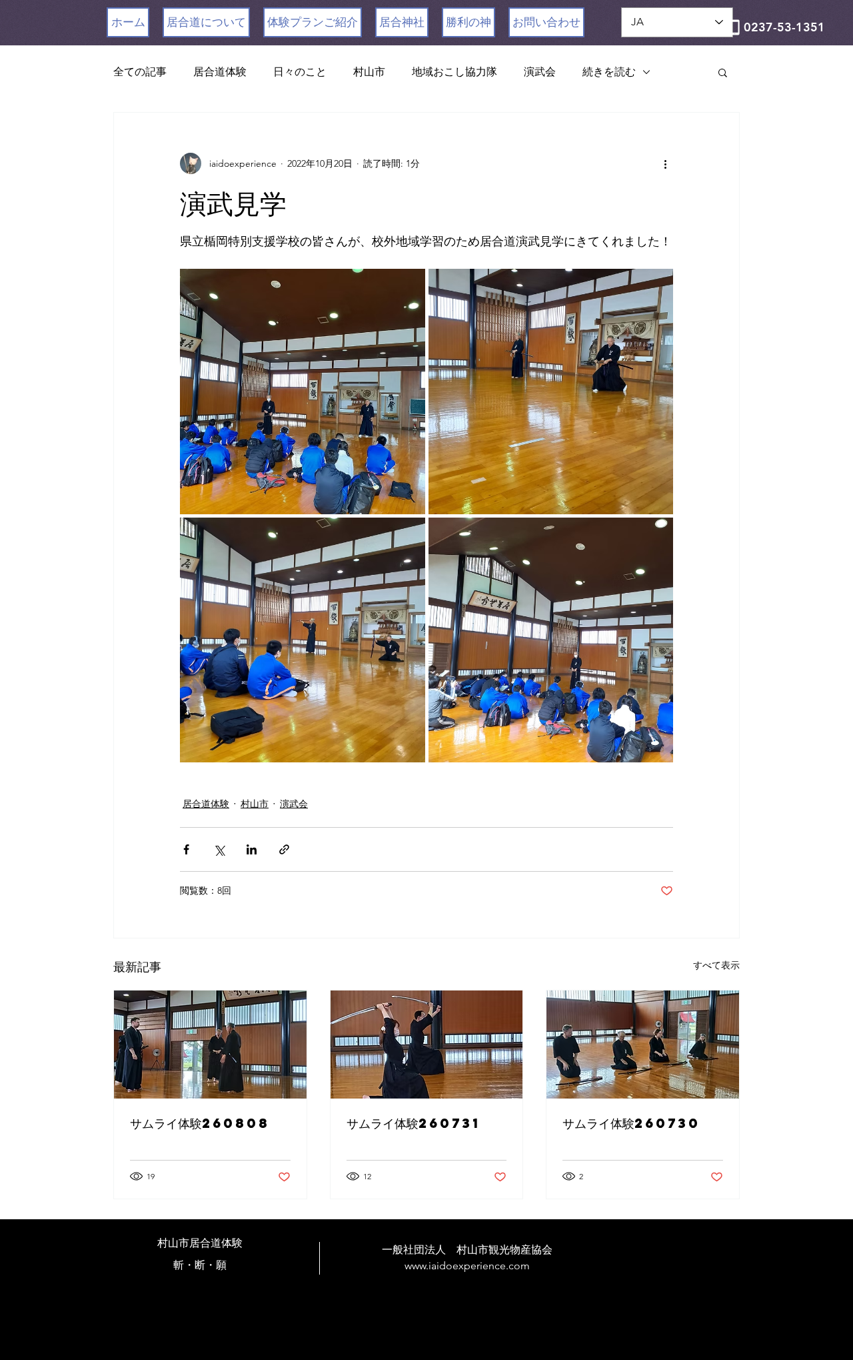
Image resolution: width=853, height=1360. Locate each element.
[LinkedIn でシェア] (251, 849)
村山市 (369, 71)
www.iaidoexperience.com (467, 1265)
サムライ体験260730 (631, 1123)
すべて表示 (716, 965)
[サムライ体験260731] (427, 1044)
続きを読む (609, 71)
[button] (722, 72)
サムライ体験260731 (413, 1123)
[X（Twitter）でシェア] (219, 849)
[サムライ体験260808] (210, 1044)
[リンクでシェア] (284, 849)
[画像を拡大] (302, 391)
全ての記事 (140, 71)
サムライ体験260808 (200, 1123)
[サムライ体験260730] (642, 1044)
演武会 (540, 71)
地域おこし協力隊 (454, 71)
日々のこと (300, 71)
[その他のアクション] (665, 163)
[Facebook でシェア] (186, 849)
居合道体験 (220, 71)
